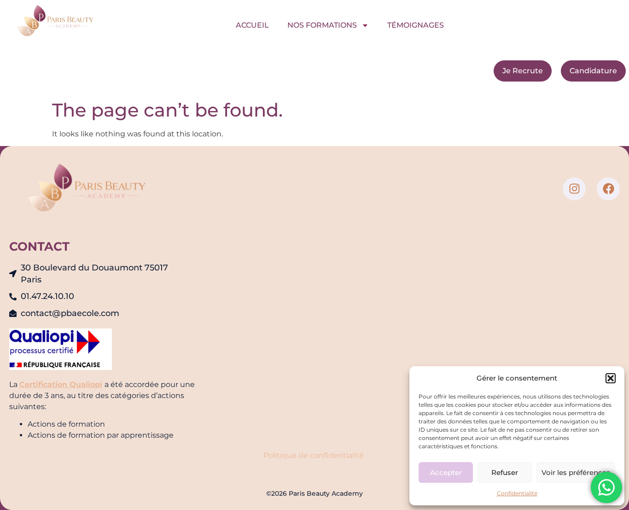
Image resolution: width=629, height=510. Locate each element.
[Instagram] (574, 188)
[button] (610, 378)
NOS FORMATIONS (322, 25)
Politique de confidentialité (314, 455)
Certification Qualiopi (60, 384)
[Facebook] (608, 188)
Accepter (446, 472)
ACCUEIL (252, 25)
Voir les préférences (576, 472)
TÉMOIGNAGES (415, 25)
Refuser (504, 472)
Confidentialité (517, 493)
